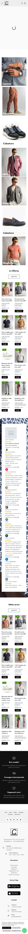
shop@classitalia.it (16, 916)
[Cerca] (22, 3)
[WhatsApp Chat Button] (24, 930)
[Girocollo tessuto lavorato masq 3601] (20, 289)
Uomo (10, 812)
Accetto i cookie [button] (6, 927)
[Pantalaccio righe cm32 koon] (7, 388)
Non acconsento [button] (6, 930)
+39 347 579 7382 (16, 911)
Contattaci (17, 814)
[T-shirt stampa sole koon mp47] (20, 322)
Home (6, 812)
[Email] (17, 820)
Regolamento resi (14, 871)
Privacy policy (14, 865)
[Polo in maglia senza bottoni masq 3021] (7, 322)
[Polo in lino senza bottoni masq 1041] (7, 289)
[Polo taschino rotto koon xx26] (20, 355)
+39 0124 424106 (16, 907)
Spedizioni (14, 872)
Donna (15, 812)
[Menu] (2, 3)
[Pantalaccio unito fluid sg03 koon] (20, 388)
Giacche (6, 203)
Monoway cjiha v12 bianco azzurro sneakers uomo (7, 365)
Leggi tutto (19, 311)
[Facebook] (7, 820)
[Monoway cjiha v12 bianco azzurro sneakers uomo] (7, 354)
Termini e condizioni (14, 874)
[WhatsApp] (14, 820)
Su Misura (21, 812)
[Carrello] (25, 3)
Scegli (4, 311)
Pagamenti (14, 869)
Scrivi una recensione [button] (11, 445)
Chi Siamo (10, 814)
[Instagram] (11, 820)
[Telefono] (20, 820)
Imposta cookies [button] (16, 927)
